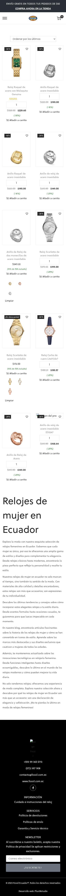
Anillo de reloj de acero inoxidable (49, 175)
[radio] (10, 282)
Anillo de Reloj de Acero (16, 456)
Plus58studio (41, 891)
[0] (59, 18)
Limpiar (9, 300)
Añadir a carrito (18, 120)
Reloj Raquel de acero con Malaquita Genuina (16, 90)
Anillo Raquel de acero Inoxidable (49, 88)
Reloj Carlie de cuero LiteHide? (49, 356)
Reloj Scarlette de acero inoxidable (49, 253)
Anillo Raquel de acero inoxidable (16, 175)
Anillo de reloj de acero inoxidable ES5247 (49, 428)
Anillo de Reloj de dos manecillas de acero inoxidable (16, 255)
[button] (27, 48)
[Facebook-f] (33, 788)
